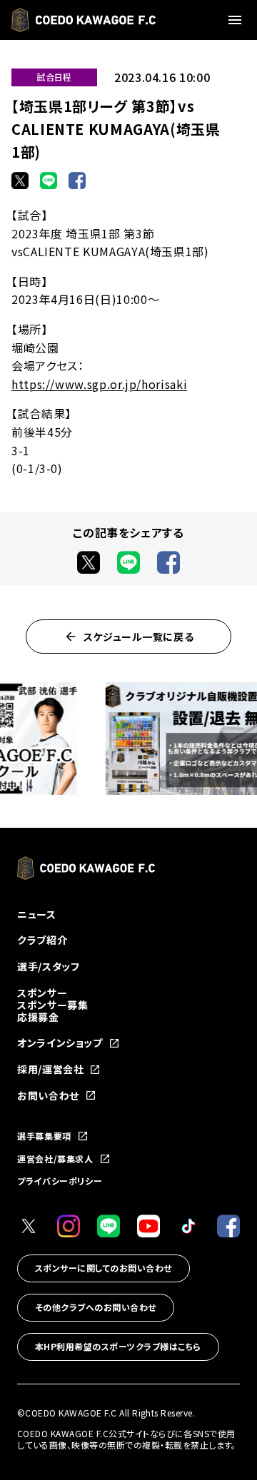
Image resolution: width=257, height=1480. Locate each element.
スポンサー (42, 992)
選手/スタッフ (48, 966)
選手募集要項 (44, 1136)
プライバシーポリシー (59, 1181)
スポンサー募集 (52, 1005)
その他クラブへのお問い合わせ (95, 1307)
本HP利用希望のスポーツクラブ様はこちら (118, 1346)
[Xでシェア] (20, 180)
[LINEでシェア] (48, 180)
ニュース (36, 914)
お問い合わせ (48, 1096)
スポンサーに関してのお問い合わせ (103, 1268)
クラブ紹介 (42, 940)
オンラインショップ (60, 1043)
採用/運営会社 (50, 1069)
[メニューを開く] (237, 20)
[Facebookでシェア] (77, 180)
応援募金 (38, 1017)
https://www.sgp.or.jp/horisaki (99, 383)
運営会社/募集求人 (55, 1159)
